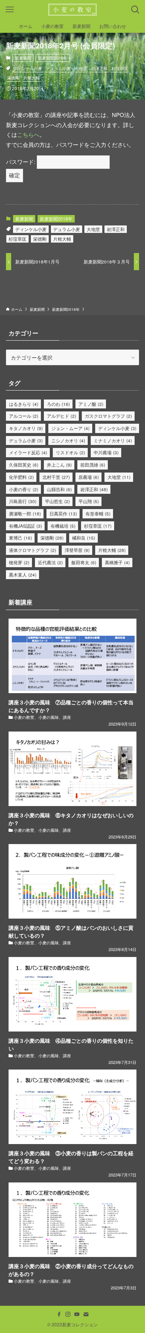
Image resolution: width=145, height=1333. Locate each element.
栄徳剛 (13, 77)
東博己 (20, 537)
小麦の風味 (48, 717)
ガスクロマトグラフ (108, 416)
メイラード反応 (28, 452)
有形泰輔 (98, 513)
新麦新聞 (23, 58)
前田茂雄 (92, 464)
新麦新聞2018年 (52, 58)
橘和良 (83, 537)
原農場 (88, 477)
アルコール (23, 416)
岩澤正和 (99, 68)
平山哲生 (57, 501)
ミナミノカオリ (113, 440)
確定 (14, 175)
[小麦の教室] (72, 9)
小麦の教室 (24, 717)
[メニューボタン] (9, 9)
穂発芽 (19, 562)
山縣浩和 (59, 489)
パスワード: (21, 161)
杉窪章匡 (120, 68)
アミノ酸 (90, 404)
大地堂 (81, 68)
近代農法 (50, 562)
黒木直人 (22, 574)
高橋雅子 (117, 562)
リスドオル (70, 452)
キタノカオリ (26, 428)
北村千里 (56, 477)
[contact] (86, 1314)
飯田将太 (83, 562)
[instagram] (68, 1314)
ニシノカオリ (68, 440)
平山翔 (88, 501)
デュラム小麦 (58, 68)
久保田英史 (23, 464)
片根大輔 (31, 77)
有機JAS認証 (25, 525)
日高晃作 (63, 513)
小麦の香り (23, 489)
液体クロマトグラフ (32, 550)
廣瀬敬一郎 (25, 513)
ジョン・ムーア (70, 428)
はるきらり (23, 404)
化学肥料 (21, 477)
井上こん (59, 464)
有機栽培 (63, 525)
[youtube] (77, 1314)
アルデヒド (61, 416)
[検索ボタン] (135, 9)
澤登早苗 (77, 550)
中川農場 (106, 452)
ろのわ (58, 404)
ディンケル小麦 (27, 68)
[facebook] (59, 1314)
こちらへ (28, 134)
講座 (67, 717)
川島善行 (22, 501)
